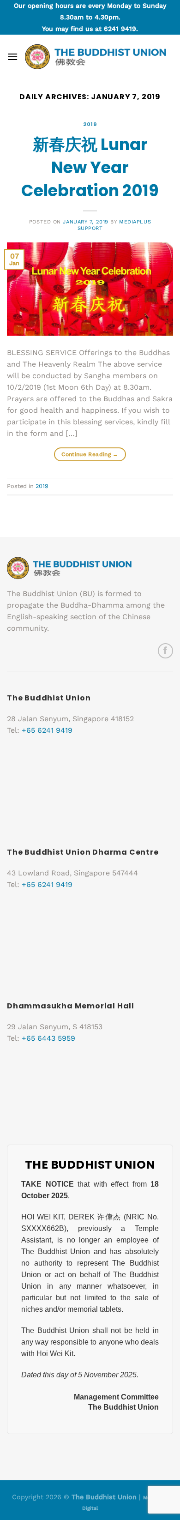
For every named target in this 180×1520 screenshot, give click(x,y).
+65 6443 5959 (48, 1038)
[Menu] (12, 56)
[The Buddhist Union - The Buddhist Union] (95, 56)
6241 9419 (120, 28)
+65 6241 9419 (47, 730)
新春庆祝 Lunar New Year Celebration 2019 (90, 167)
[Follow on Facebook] (165, 650)
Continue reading (90, 454)
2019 (89, 124)
